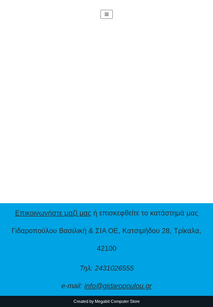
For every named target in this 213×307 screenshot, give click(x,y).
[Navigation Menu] (107, 14)
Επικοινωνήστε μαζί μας (53, 213)
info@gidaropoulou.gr (118, 286)
